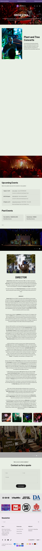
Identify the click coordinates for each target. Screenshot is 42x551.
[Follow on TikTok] (11, 544)
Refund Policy (19, 535)
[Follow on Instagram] (5, 544)
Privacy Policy (19, 537)
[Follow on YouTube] (8, 544)
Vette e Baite (14, 190)
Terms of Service (20, 533)
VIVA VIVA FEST (15, 196)
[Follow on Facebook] (2, 544)
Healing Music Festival (16, 201)
